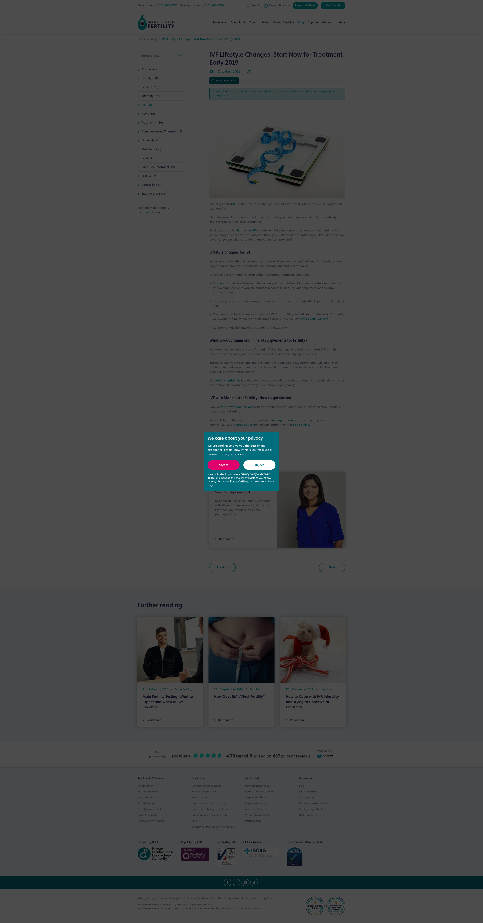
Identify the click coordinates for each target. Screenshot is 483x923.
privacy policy (249, 474)
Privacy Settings (239, 481)
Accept (223, 465)
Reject (259, 465)
